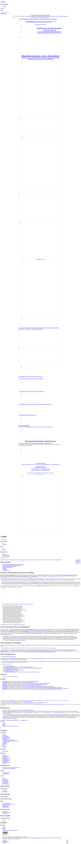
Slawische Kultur (44, 651)
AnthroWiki (2, 8)
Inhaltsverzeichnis (46, 683)
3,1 (4, 714)
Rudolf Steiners (11, 700)
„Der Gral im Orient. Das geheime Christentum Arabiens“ (31, 378)
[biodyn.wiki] (50, 16)
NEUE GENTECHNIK (24, 425)
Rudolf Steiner (4, 658)
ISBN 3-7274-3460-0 (37, 689)
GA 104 (20, 686)
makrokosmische (7, 580)
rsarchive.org (45, 684)
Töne (25, 578)
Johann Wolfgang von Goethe (40, 467)
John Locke (43, 631)
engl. (72, 631)
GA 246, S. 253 (31, 671)
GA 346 (29, 689)
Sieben (4, 676)
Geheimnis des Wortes (9, 670)
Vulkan (55, 658)
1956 (47, 632)
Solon (15, 585)
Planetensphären (24, 580)
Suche (1, 10)
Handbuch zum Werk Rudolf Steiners (39, 704)
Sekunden (12, 630)
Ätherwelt (55, 559)
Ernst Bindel (5, 683)
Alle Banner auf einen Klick (40, 24)
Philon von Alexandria (31, 580)
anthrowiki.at (34, 16)
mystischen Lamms (16, 624)
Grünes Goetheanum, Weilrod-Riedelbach (49, 31)
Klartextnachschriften (16, 703)
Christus (23, 624)
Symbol (10, 624)
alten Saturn (49, 658)
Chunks (72, 633)
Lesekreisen (37, 17)
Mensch (54, 633)
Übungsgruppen (42, 17)
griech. (33, 578)
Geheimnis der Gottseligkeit (10, 671)
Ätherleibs (39, 559)
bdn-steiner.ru (16, 701)
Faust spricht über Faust (40, 463)
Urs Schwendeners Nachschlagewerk (55, 704)
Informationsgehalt (10, 631)
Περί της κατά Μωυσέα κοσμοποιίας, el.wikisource (29, 712)
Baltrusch (75, 711)
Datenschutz (5, 840)
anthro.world (45, 16)
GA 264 (43, 688)
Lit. (73, 583)
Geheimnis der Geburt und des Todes (11, 668)
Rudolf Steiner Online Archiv (28, 701)
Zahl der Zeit (5, 559)
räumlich (51, 578)
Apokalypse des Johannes (32, 649)
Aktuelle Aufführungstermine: (40, 466)
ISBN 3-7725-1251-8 (39, 683)
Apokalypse (18, 669)
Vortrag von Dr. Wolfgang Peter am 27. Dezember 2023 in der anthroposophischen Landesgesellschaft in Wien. (40, 464)
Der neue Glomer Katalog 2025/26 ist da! (40, 441)
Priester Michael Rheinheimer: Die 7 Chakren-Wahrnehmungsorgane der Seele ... (36, 404)
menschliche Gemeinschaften (8, 645)
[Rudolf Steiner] (5, 698)
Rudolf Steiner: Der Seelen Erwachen (49, 28)
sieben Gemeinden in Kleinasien (17, 649)
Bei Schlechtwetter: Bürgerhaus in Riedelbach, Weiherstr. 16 (49, 33)
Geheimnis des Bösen (9, 669)
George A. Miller (38, 632)
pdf (26, 684)
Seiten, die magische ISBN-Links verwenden (10, 830)
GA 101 (27, 685)
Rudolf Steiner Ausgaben (5, 703)
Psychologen (33, 632)
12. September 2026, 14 (49, 30)
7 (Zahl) (4, 724)
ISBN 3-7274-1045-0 (36, 687)
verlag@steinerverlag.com (56, 700)
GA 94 (14, 684)
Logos (16, 670)
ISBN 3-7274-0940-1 (22, 684)
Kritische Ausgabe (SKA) (27, 702)
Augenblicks (67, 629)
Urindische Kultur (39, 650)
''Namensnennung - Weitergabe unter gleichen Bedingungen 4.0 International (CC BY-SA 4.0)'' (33, 837)
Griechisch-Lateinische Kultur (66, 650)
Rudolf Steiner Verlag (40, 700)
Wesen (43, 580)
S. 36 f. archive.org (46, 712)
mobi (32, 684)
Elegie (78, 585)
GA (36, 700)
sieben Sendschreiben (42, 649)
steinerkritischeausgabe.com (43, 702)
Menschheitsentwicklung (37, 645)
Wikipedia (16, 676)
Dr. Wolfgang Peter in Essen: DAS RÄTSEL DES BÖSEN (31, 391)
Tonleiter (18, 578)
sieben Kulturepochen (70, 649)
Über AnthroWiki (6, 841)
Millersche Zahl (68, 631)
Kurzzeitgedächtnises (31, 629)
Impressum (4, 842)
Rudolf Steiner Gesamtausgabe (30, 700)
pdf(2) (28, 684)
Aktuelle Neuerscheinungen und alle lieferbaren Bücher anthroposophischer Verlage (35, 443)
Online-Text (28, 710)
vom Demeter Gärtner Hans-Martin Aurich (27, 415)
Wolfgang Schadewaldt (12, 711)
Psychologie (39, 633)
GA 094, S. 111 (36, 671)
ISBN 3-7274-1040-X (29, 686)
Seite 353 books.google (7, 713)
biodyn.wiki (55, 16)
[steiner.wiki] (61, 16)
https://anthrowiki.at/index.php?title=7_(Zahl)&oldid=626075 (17, 720)
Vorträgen (47, 17)
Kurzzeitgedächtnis (3, 634)
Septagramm (4, 624)
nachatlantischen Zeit (4, 650)
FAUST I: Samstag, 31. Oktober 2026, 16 (40, 468)
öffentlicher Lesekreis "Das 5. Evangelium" (40, 56)
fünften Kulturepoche (4, 651)
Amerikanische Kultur (51, 651)
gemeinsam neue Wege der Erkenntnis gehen (40, 15)
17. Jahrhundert (36, 631)
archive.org (37, 684)
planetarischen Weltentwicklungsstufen (38, 658)
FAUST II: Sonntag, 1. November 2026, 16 (40, 470)
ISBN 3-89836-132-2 (30, 682)
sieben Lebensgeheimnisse (14, 658)
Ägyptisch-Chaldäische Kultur (55, 650)
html (30, 684)
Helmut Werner (5, 682)
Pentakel (4, 723)
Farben (4, 578)
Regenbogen (12, 578)
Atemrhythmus (47, 629)
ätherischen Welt (24, 559)
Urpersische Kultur (46, 650)
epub (34, 684)
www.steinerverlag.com (65, 700)
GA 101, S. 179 (77, 583)
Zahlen (4, 725)
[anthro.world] (40, 16)
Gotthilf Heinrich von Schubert (59, 712)
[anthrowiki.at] (29, 16)
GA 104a (28, 687)
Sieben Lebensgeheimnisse (11, 656)
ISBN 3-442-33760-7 (34, 681)
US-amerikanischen (27, 632)
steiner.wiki (66, 16)
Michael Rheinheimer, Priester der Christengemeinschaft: (30, 376)
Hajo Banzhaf (5, 681)
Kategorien (2, 721)
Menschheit (77, 645)
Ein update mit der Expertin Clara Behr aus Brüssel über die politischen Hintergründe (36, 426)
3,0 (3, 714)
